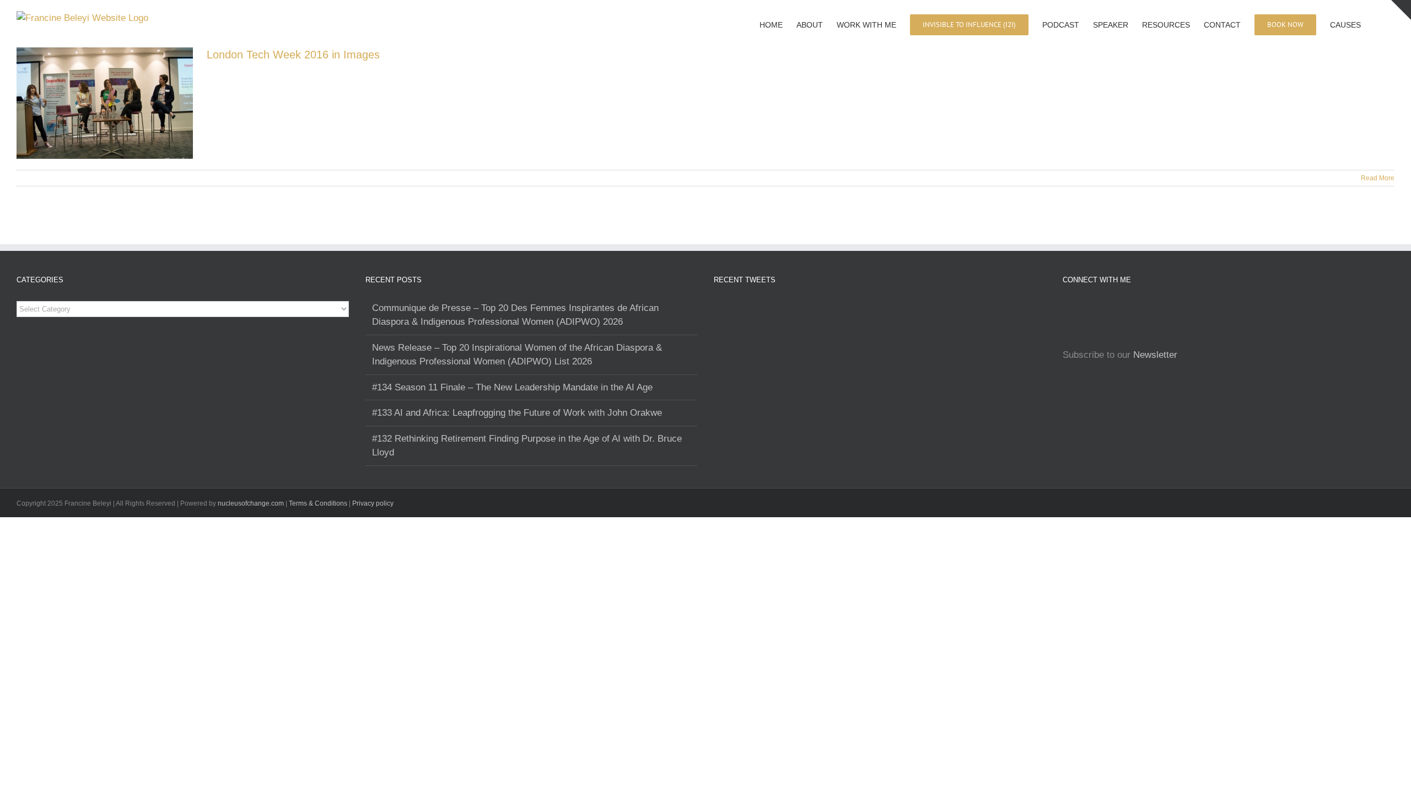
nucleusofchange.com (251, 503)
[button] (1378, 23)
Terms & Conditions (319, 503)
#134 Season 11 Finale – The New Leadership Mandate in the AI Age (512, 387)
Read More (1377, 178)
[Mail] (1127, 308)
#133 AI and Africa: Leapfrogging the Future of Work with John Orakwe (517, 412)
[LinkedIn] (1097, 308)
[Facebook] (1081, 308)
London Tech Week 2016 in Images (293, 55)
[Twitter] (1112, 308)
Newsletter (1155, 355)
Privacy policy (373, 503)
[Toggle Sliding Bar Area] (1401, 10)
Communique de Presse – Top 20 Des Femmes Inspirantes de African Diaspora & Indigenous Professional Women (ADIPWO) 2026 (515, 315)
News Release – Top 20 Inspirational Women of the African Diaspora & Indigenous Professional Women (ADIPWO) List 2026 (517, 354)
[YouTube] (1143, 308)
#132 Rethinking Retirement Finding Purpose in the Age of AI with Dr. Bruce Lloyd (527, 445)
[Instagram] (1066, 308)
